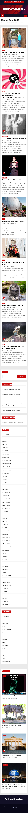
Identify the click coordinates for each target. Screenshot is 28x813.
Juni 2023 (4, 556)
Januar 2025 (5, 496)
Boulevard (4, 177)
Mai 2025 (4, 483)
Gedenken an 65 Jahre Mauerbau (11, 399)
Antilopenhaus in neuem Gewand (11, 410)
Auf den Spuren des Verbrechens (11, 389)
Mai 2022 (4, 598)
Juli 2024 (4, 515)
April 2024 (5, 524)
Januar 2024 (5, 534)
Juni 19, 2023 (6, 141)
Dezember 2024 (6, 499)
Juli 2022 (4, 592)
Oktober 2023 (6, 544)
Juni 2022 (4, 595)
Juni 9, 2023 (6, 266)
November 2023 (6, 540)
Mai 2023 (4, 560)
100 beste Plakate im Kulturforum (14, 139)
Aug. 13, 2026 (6, 757)
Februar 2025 (6, 492)
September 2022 (6, 585)
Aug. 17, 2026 (6, 728)
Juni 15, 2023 (6, 223)
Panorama (5, 645)
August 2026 (5, 435)
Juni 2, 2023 (6, 351)
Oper (3, 344)
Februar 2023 (6, 569)
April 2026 (5, 447)
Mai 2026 (4, 444)
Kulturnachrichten (7, 629)
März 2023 (5, 566)
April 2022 (5, 601)
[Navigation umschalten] (18, 16)
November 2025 (6, 463)
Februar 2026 (6, 454)
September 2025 (6, 470)
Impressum (14, 810)
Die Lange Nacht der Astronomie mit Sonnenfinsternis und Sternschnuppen (13, 785)
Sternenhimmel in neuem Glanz (13, 221)
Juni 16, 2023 (6, 182)
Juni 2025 (4, 480)
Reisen (4, 652)
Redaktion (14, 54)
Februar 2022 (6, 604)
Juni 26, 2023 (6, 54)
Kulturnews (5, 633)
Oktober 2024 (6, 505)
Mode (3, 636)
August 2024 (5, 512)
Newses (22, 806)
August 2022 (5, 588)
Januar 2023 (5, 572)
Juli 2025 (4, 476)
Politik (4, 649)
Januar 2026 (5, 457)
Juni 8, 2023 (6, 307)
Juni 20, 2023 (6, 99)
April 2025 (5, 486)
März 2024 (5, 528)
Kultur (4, 626)
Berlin (3, 91)
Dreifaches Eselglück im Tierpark (11, 394)
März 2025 (5, 489)
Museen (4, 639)
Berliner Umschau (14, 8)
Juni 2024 (4, 518)
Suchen (5, 372)
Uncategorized (6, 661)
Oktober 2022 (6, 582)
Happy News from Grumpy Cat (12, 305)
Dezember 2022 (6, 576)
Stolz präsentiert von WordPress (9, 806)
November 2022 (6, 579)
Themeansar (14, 807)
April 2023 (5, 563)
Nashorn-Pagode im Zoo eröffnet (13, 52)
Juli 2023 (4, 553)
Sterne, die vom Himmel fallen (12, 180)
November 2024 (6, 502)
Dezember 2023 (6, 537)
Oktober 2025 (6, 467)
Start (2, 22)
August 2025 (5, 473)
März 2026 (5, 451)
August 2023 (5, 550)
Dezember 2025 (6, 460)
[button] (21, 15)
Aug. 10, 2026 (6, 788)
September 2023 (6, 547)
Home (5, 810)
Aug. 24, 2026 (6, 698)
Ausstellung (4, 136)
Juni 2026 (4, 441)
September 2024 (7, 508)
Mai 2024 (4, 521)
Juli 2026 (4, 438)
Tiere (3, 50)
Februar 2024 (6, 531)
